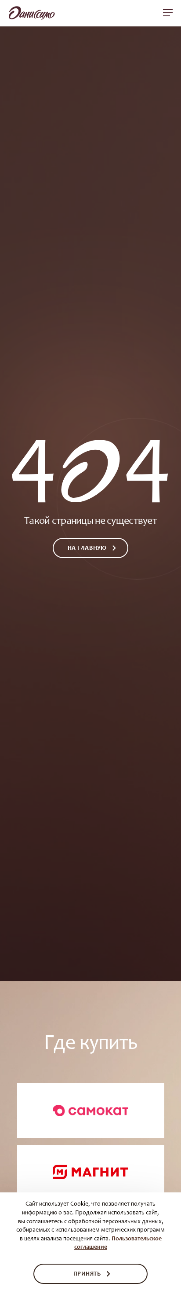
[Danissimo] (32, 15)
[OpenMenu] (167, 12)
